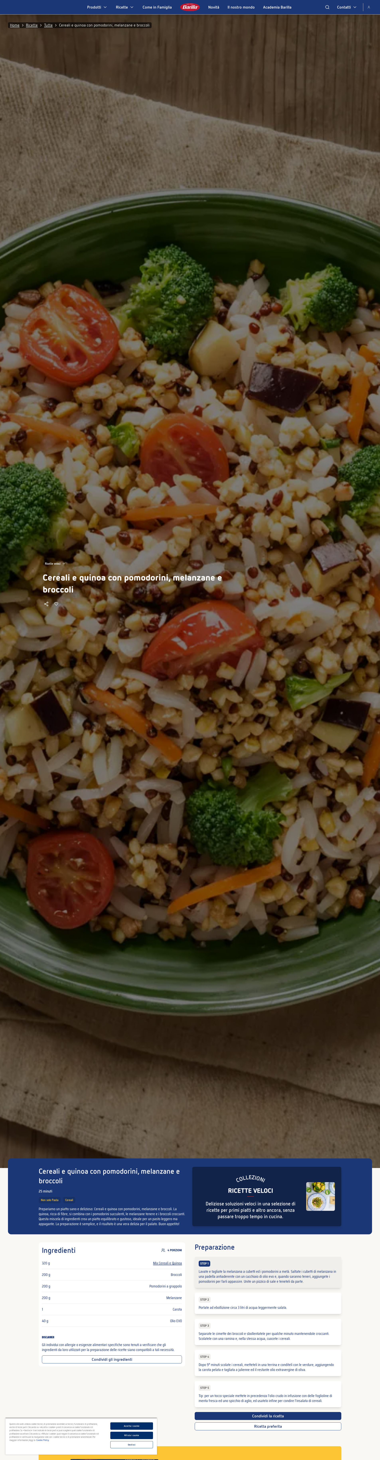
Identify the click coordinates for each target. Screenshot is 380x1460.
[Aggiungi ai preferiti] (56, 604)
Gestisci (131, 1444)
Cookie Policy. (42, 1440)
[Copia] (46, 604)
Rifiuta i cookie (131, 1435)
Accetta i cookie (131, 1426)
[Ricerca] (327, 7)
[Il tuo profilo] (369, 7)
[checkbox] (268, 1272)
